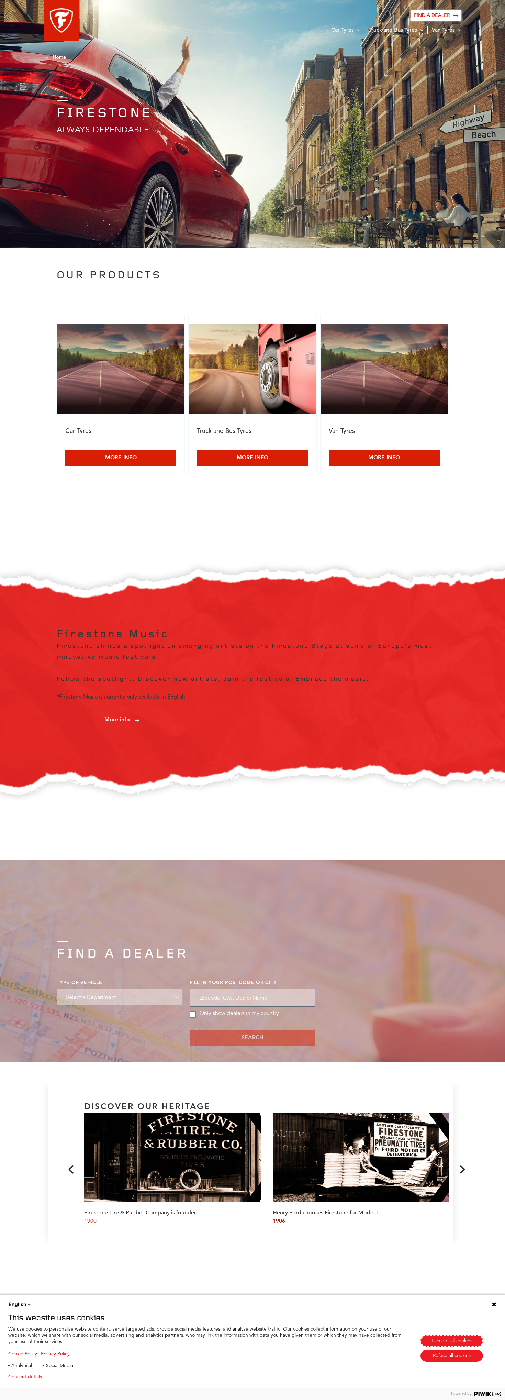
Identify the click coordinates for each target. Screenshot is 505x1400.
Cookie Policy (22, 1354)
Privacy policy (67, 1377)
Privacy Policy (55, 1354)
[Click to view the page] (120, 370)
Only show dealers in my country (239, 1013)
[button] (61, 20)
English (17, 1304)
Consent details (25, 1377)
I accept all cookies (451, 1340)
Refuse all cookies (452, 1355)
